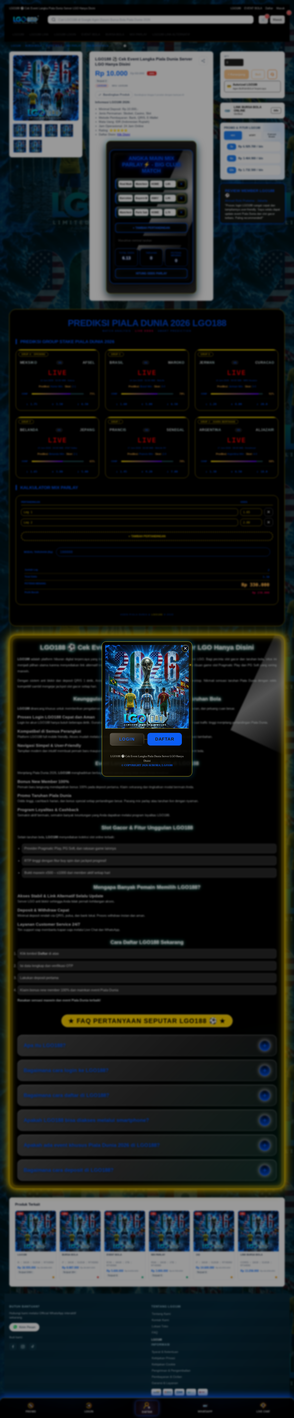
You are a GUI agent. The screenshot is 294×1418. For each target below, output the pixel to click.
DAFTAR (164, 739)
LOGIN (127, 739)
